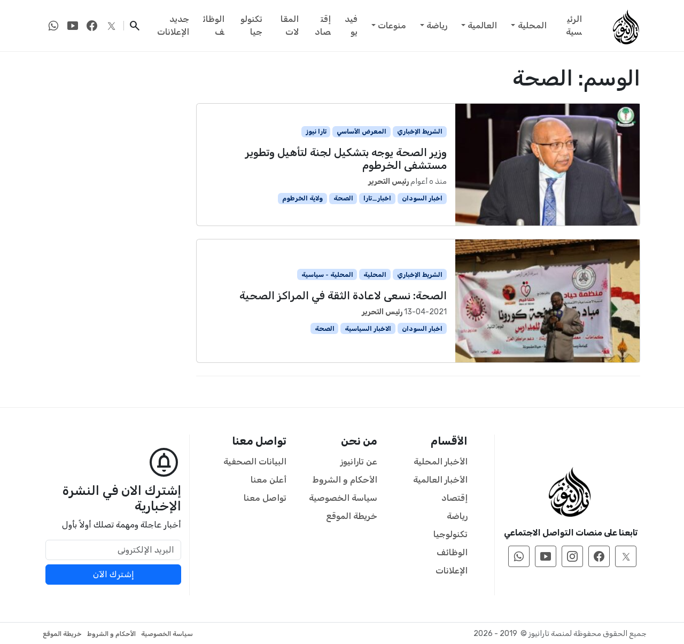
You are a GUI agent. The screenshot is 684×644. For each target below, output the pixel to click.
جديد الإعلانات (173, 25)
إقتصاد (323, 25)
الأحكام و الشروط (345, 480)
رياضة (436, 25)
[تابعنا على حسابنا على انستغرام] (572, 556)
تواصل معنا (265, 498)
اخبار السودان (422, 198)
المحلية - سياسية (327, 274)
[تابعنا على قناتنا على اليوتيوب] (72, 25)
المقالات (290, 25)
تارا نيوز (316, 131)
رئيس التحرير (388, 181)
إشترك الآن (113, 574)
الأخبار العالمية (440, 480)
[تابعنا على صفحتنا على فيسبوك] (92, 25)
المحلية (532, 25)
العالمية (482, 25)
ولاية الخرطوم (302, 198)
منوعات (392, 25)
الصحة (343, 198)
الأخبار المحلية (441, 461)
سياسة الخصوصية (343, 498)
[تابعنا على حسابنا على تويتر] (111, 25)
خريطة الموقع (351, 516)
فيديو (351, 25)
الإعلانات (452, 570)
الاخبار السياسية (368, 328)
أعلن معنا (268, 480)
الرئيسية (574, 25)
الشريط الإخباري (419, 131)
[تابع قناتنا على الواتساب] (53, 25)
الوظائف (213, 25)
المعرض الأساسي (361, 131)
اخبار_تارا (377, 198)
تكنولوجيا (251, 25)
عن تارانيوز (358, 461)
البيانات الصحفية (254, 461)
